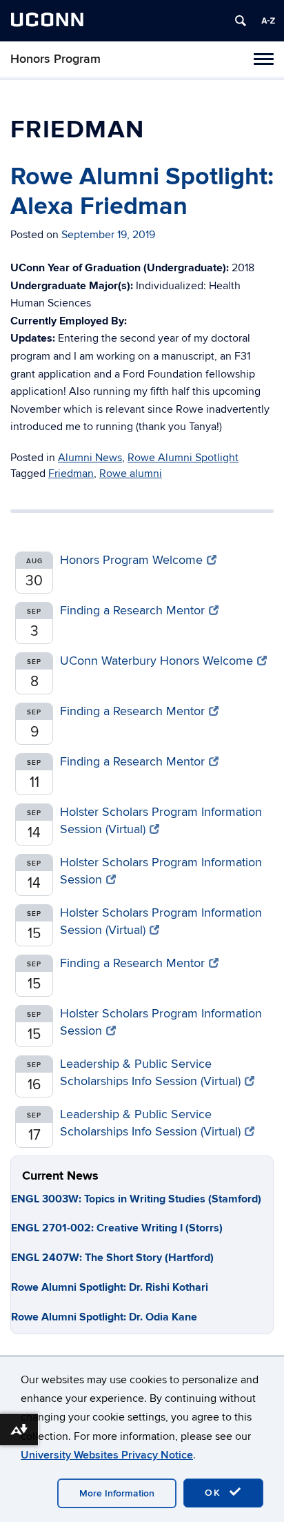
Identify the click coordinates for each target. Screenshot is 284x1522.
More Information (116, 1493)
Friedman (71, 473)
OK (215, 1493)
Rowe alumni (130, 473)
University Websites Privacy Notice (107, 1455)
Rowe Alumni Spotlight (183, 458)
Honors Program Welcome (131, 560)
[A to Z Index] (268, 21)
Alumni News (90, 458)
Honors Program (55, 59)
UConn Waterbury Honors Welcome (156, 661)
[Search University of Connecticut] (241, 21)
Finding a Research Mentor (132, 610)
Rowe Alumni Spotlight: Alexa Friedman (142, 192)
